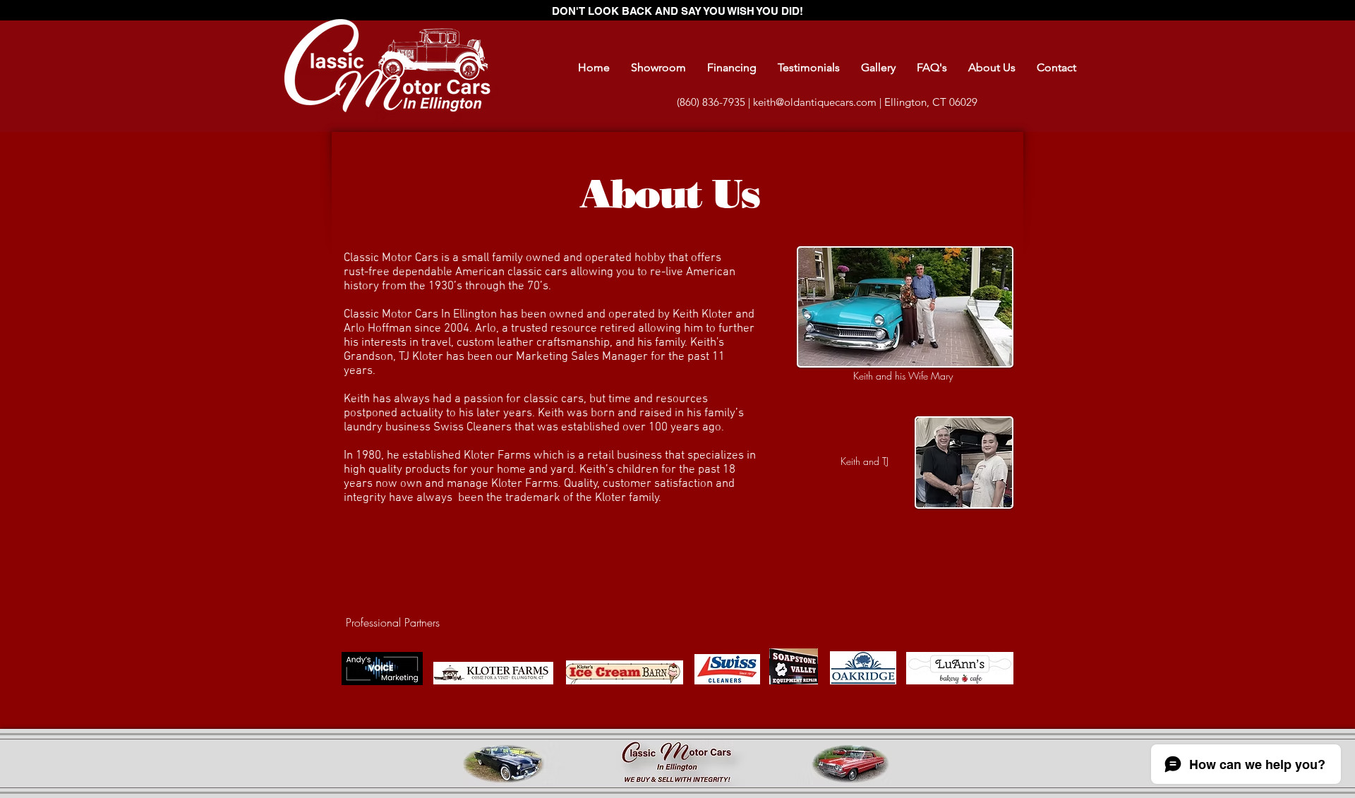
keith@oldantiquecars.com (815, 102)
